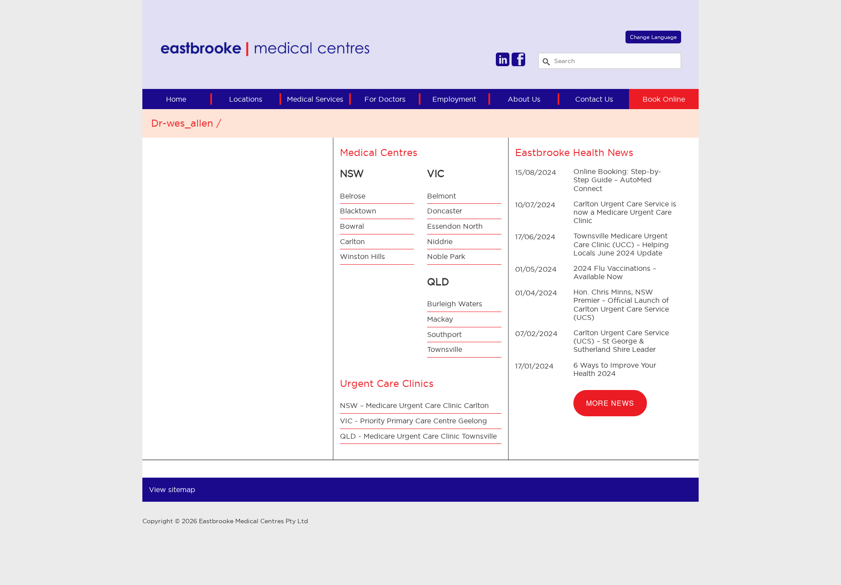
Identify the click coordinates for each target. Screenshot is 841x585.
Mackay (440, 319)
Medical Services (315, 99)
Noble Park (446, 256)
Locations (245, 99)
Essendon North (455, 226)
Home (176, 99)
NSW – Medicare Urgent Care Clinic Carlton (414, 405)
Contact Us (594, 99)
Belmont (441, 195)
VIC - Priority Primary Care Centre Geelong (413, 420)
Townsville (444, 349)
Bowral (352, 226)
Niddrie (439, 241)
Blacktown (358, 210)
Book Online (664, 99)
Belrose (352, 195)
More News (610, 403)
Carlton (352, 241)
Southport (444, 334)
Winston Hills (362, 256)
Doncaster (444, 210)
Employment (454, 99)
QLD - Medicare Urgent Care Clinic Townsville (418, 436)
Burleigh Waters (454, 303)
